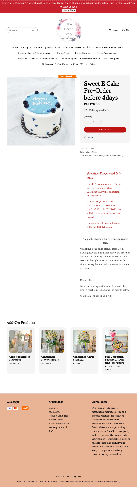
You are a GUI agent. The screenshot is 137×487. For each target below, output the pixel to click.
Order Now (69, 10)
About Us (53, 408)
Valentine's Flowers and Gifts (76, 47)
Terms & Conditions (58, 416)
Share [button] (90, 137)
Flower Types (63, 53)
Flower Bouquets (83, 53)
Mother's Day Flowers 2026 (46, 47)
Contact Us (54, 412)
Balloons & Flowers (49, 58)
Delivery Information (59, 427)
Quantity (88, 116)
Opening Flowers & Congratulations (35, 53)
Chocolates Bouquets (90, 58)
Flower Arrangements (107, 53)
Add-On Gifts (77, 64)
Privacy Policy (55, 419)
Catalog (24, 47)
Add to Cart (105, 129)
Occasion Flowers (26, 58)
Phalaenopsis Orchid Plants (55, 64)
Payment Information (59, 423)
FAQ (51, 431)
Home (15, 47)
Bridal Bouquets (69, 58)
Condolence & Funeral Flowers (108, 47)
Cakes (92, 64)
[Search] (33, 30)
